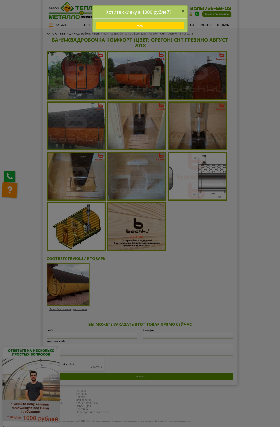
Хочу (140, 25)
